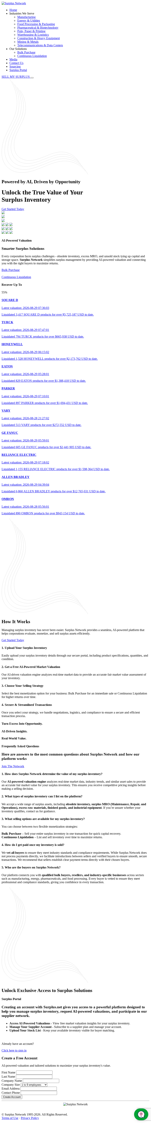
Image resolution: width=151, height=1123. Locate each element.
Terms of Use (10, 1118)
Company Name (12, 1080)
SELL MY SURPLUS (16, 76)
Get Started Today (13, 209)
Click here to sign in (14, 1050)
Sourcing (15, 66)
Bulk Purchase (26, 52)
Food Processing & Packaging (36, 24)
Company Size (11, 1084)
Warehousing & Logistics (33, 34)
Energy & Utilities (28, 20)
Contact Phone (11, 1092)
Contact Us (16, 63)
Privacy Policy (30, 1118)
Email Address (11, 1088)
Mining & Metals (28, 41)
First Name (8, 1072)
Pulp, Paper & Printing (31, 31)
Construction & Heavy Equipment (38, 38)
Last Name (8, 1076)
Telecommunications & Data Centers (40, 45)
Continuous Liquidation (32, 56)
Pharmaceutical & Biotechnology (37, 27)
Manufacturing (26, 17)
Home (13, 10)
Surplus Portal (18, 70)
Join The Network (13, 766)
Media (13, 59)
